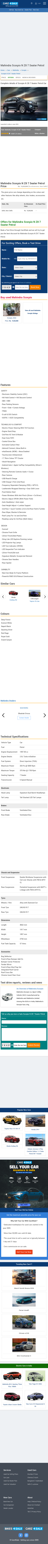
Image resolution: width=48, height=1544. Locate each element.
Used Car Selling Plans (10, 1474)
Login (39, 3)
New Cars (36, 10)
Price (3, 77)
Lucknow (35, 1484)
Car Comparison (8, 1505)
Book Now (35, 287)
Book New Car (8, 1502)
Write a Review (40, 133)
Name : (4, 250)
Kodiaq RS (13, 600)
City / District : (7, 276)
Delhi (29, 1484)
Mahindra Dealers (8, 700)
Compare (38, 130)
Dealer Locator (8, 1508)
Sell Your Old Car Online (24, 1210)
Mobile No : (6, 259)
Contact (37, 1505)
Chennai (30, 1478)
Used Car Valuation (9, 1484)
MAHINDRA (24, 708)
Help (29, 1502)
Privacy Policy (36, 1512)
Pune (36, 1474)
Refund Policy (36, 1502)
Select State (31, 3)
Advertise (30, 1508)
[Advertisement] (24, 37)
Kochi (36, 1478)
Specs (18, 77)
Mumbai (30, 1474)
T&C (28, 1512)
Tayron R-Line (34, 601)
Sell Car (11, 10)
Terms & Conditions (25, 283)
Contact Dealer (24, 718)
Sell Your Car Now (24, 1252)
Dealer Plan (28, 10)
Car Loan (6, 1478)
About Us (30, 1505)
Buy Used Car (19, 10)
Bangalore (30, 1481)
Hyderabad (39, 1481)
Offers (11, 77)
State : (4, 267)
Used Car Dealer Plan (10, 1481)
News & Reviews (28, 77)
